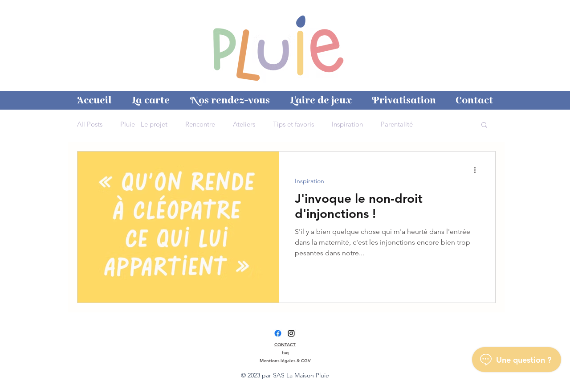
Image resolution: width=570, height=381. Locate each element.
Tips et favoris (293, 124)
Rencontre (200, 124)
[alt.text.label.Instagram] (291, 333)
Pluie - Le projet (143, 124)
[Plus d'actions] (477, 169)
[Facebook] (277, 333)
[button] (484, 125)
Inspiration (347, 124)
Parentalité (397, 124)
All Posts (89, 124)
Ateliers (244, 124)
